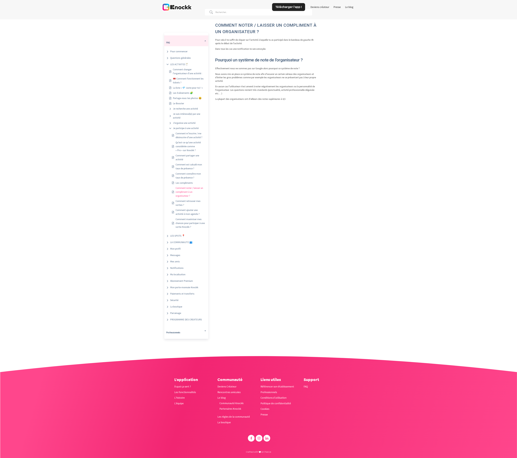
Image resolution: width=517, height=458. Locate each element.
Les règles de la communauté (233, 416)
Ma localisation (177, 274)
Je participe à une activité (186, 128)
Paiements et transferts (182, 293)
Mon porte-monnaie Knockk (184, 287)
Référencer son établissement (277, 386)
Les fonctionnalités (185, 392)
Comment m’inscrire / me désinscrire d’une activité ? (189, 135)
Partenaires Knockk (230, 408)
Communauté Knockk (231, 403)
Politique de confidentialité (276, 403)
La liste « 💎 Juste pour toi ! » (188, 87)
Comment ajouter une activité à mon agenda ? (188, 211)
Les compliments (184, 182)
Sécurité (174, 300)
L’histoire (179, 397)
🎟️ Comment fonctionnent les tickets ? (188, 80)
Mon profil (175, 248)
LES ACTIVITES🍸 (179, 64)
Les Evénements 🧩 (183, 92)
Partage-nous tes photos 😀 (187, 98)
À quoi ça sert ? (182, 386)
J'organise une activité (184, 122)
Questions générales (180, 57)
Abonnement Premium (181, 280)
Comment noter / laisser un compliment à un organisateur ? (189, 191)
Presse (337, 7)
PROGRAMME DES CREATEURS (186, 319)
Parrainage (175, 313)
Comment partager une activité (187, 157)
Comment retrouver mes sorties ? (188, 202)
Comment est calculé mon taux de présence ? (189, 166)
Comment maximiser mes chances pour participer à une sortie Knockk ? (190, 223)
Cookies (265, 408)
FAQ (306, 386)
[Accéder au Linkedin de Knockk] (266, 438)
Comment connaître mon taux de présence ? (188, 175)
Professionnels (269, 392)
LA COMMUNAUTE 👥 (181, 242)
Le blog (349, 7)
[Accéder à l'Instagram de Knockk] (259, 438)
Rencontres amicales (229, 392)
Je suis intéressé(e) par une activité (186, 115)
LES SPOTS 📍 (177, 235)
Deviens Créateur (226, 386)
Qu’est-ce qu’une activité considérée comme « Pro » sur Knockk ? (188, 146)
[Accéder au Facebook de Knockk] (251, 438)
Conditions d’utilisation (274, 397)
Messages (175, 255)
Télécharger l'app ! (288, 7)
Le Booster (178, 103)
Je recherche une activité (185, 108)
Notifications (177, 267)
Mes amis (175, 261)
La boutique (176, 306)
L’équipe (179, 403)
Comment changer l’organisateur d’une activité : (187, 71)
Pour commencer (179, 51)
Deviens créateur (319, 7)
